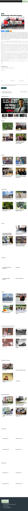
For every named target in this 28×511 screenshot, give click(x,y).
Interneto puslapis (21, 80)
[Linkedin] (7, 31)
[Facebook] (2, 31)
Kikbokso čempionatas (24, 91)
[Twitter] (5, 31)
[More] (10, 31)
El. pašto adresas (12, 80)
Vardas (2, 80)
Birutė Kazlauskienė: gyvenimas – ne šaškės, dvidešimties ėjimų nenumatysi (7, 92)
